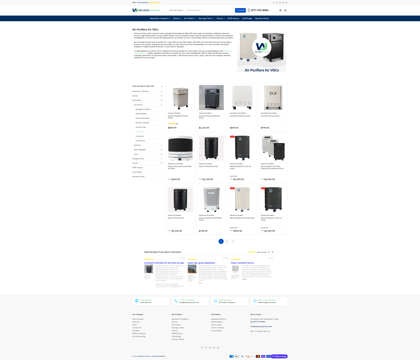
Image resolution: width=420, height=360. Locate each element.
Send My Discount (240, 190)
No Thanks (241, 199)
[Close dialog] (418, 2)
